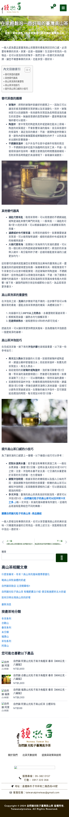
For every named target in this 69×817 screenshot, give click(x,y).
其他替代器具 (11, 78)
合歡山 (5, 623)
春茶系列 (6, 627)
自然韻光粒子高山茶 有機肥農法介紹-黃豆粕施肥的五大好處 (34, 591)
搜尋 (4, 551)
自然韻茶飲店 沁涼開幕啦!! (16, 585)
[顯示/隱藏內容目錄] (26, 70)
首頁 (7, 33)
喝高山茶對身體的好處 (14, 580)
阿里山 (5, 645)
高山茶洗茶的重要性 (14, 81)
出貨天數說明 (29, 754)
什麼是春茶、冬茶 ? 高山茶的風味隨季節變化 (26, 574)
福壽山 (5, 636)
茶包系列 (6, 641)
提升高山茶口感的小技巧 (16, 88)
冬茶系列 (6, 618)
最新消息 (18, 33)
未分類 (5, 632)
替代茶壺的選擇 (12, 74)
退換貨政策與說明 (51, 754)
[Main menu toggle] (63, 8)
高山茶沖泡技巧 (12, 85)
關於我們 (13, 754)
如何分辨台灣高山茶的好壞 (16, 597)
